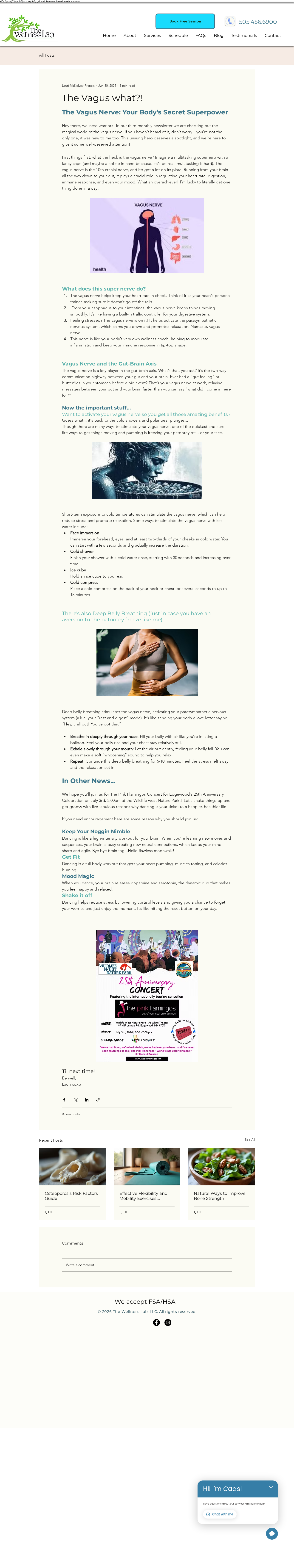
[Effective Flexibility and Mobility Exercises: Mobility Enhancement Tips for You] (147, 1166)
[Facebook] (156, 1322)
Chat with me (222, 1514)
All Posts (47, 55)
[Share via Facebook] (64, 1100)
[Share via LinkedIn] (87, 1100)
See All (250, 1139)
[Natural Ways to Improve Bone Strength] (221, 1166)
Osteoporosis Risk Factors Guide (71, 1196)
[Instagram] (167, 1322)
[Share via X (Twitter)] (75, 1100)
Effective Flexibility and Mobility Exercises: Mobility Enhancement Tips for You (143, 1196)
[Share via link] (98, 1100)
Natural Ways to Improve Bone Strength (220, 1196)
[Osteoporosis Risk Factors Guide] (72, 1166)
